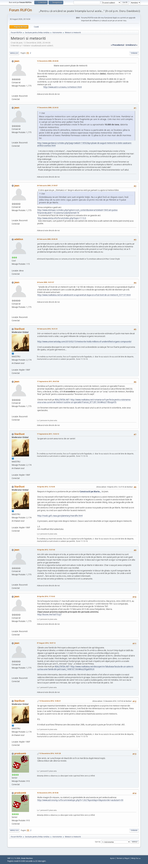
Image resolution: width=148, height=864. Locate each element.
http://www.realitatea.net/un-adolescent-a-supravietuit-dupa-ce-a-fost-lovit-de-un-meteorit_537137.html (84, 295)
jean (16, 61)
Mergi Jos (14, 53)
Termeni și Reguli (123, 858)
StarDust (19, 328)
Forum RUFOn (20, 10)
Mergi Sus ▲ (136, 858)
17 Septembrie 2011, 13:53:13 (48, 434)
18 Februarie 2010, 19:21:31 (47, 329)
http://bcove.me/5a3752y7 (49, 614)
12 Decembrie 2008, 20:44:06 (47, 61)
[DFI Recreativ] (13, 92)
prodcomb (20, 753)
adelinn (18, 239)
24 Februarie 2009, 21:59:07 (47, 185)
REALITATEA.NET (62, 399)
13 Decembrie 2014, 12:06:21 (50, 701)
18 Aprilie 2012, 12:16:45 (46, 487)
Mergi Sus (14, 830)
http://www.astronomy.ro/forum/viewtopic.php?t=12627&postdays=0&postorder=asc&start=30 (80, 800)
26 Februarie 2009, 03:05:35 (47, 239)
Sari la (97, 842)
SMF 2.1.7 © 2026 (13, 858)
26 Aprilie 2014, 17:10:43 (46, 596)
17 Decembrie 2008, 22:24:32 (47, 107)
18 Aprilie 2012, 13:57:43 (46, 550)
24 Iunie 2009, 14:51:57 (45, 282)
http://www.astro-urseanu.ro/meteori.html (62, 87)
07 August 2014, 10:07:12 (46, 643)
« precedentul (117, 45)
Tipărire (134, 53)
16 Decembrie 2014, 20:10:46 (47, 793)
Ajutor (112, 858)
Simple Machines (27, 858)
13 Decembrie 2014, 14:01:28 (50, 753)
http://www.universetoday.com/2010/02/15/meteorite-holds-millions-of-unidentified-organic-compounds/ (84, 341)
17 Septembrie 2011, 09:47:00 (48, 381)
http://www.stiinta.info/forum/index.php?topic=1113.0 (61, 218)
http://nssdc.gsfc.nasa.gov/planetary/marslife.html (60, 515)
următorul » (131, 45)
